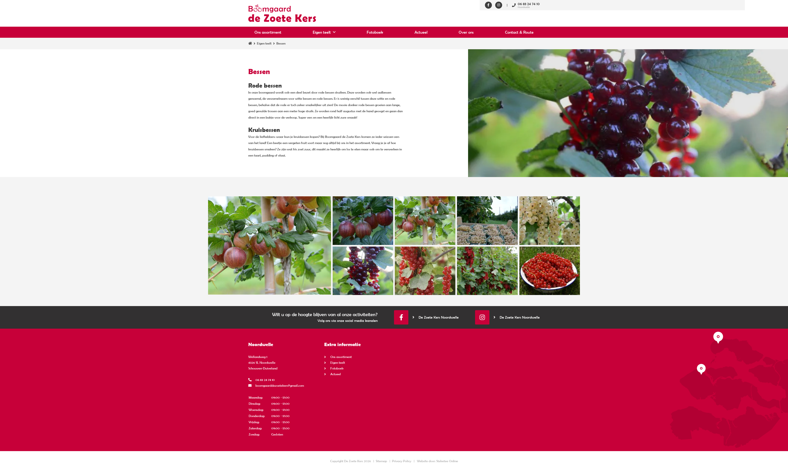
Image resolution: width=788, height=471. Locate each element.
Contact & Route (519, 32)
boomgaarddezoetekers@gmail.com (279, 385)
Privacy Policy (401, 461)
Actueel (421, 32)
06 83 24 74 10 (265, 380)
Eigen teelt (322, 32)
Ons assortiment (267, 32)
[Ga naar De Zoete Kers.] (250, 43)
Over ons (466, 32)
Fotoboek (375, 32)
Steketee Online (447, 461)
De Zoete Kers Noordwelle (439, 317)
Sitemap (381, 461)
